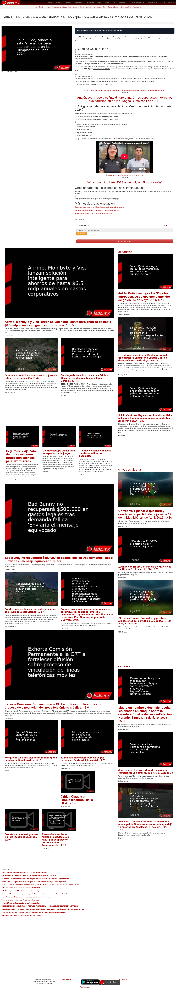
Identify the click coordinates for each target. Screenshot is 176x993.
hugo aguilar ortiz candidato (62, 7)
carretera (124, 666)
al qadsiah (128, 7)
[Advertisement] (59, 411)
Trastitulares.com (85, 987)
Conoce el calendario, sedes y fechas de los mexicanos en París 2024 (97, 210)
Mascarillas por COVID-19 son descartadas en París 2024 (93, 213)
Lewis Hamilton (39, 7)
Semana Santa (113, 7)
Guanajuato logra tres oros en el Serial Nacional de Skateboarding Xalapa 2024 (100, 207)
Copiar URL (81, 234)
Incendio (49, 7)
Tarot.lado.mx (123, 979)
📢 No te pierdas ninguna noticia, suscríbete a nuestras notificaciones (99, 30)
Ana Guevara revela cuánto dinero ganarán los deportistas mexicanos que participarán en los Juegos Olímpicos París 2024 (124, 99)
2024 (121, 7)
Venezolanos (137, 7)
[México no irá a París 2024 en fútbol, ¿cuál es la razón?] (125, 175)
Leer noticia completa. (125, 241)
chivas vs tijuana (78, 7)
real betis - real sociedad (94, 7)
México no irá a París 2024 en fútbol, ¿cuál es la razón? (125, 182)
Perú (104, 7)
